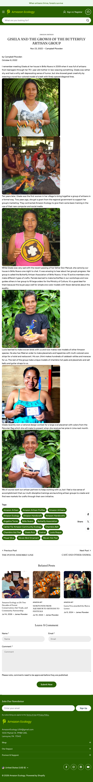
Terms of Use (31, 715)
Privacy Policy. (43, 715)
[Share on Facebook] (88, 514)
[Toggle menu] (3, 11)
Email (51, 633)
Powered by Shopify (35, 775)
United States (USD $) (15, 767)
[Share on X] (88, 521)
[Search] (87, 20)
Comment (7, 646)
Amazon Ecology (17, 775)
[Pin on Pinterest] (88, 529)
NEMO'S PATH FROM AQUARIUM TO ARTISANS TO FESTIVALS (46, 608)
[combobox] (46, 20)
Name (5, 633)
